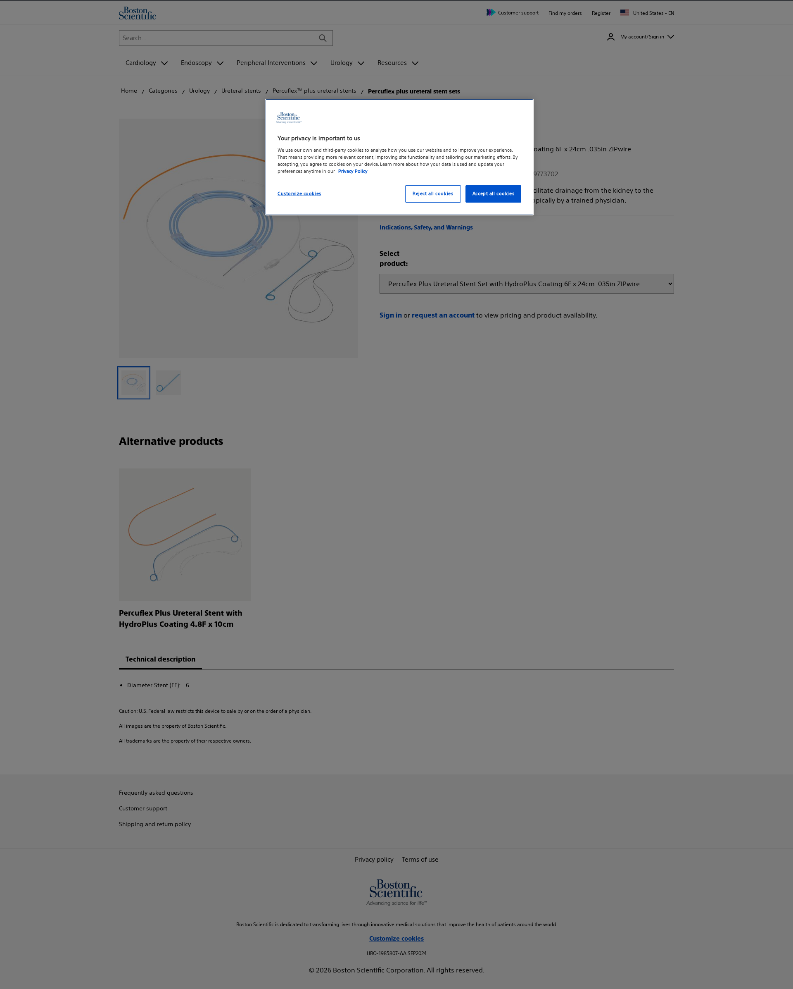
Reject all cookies (433, 193)
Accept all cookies (493, 193)
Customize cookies (299, 193)
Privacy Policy (353, 171)
